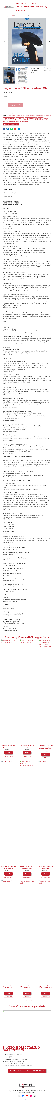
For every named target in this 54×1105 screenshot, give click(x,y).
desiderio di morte (46, 115)
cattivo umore (18, 115)
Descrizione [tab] (8, 189)
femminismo (12, 117)
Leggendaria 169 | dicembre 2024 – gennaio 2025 (45, 986)
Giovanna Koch (19, 117)
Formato (5, 96)
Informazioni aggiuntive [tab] (12, 193)
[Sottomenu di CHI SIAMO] (28, 3)
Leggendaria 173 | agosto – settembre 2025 (27, 867)
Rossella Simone (46, 119)
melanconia (46, 118)
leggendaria (26, 117)
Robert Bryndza (31, 119)
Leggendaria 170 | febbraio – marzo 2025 (27, 986)
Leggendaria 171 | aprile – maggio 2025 (8, 986)
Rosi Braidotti (38, 119)
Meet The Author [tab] (9, 196)
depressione (39, 115)
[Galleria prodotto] (27, 42)
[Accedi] (49, 7)
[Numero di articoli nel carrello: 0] (46, 7)
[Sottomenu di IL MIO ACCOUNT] (26, 10)
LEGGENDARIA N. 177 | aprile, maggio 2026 (26, 746)
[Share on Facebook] (4, 129)
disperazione (6, 117)
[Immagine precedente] (4, 41)
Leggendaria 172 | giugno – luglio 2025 (45, 867)
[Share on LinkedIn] (7, 129)
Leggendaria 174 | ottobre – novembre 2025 (8, 867)
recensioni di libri (23, 119)
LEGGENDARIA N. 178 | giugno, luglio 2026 (8, 746)
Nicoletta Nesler (14, 119)
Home (4, 15)
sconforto (5, 121)
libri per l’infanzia (7, 118)
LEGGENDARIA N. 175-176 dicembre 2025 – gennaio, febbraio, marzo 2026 (45, 747)
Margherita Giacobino (32, 118)
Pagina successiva (30, 1000)
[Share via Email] (15, 129)
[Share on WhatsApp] (11, 129)
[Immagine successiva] (49, 41)
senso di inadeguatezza (13, 121)
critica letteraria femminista (28, 115)
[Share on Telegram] (19, 129)
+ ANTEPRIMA (8, 756)
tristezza (26, 121)
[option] (22, 75)
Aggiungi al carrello (16, 105)
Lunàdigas (23, 118)
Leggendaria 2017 (10, 15)
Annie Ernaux (12, 115)
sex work (22, 121)
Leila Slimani (32, 117)
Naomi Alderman (6, 119)
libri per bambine (39, 117)
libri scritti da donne (16, 118)
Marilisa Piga (40, 118)
